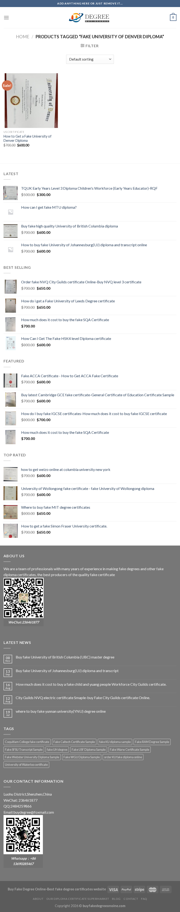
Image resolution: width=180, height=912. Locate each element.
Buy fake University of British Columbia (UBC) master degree (65, 657)
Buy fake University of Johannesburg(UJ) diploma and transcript (67, 670)
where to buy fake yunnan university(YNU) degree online (61, 711)
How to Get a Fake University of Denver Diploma (28, 138)
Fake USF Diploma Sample (89, 749)
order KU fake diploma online (123, 757)
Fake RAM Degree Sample (152, 742)
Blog (116, 898)
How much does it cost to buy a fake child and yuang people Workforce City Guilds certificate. (91, 684)
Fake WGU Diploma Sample (82, 757)
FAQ (144, 898)
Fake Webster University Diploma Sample (32, 757)
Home (22, 36)
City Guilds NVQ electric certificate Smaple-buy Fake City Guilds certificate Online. (83, 697)
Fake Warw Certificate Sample (129, 749)
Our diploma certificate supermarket (77, 898)
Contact (131, 898)
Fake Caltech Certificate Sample (74, 742)
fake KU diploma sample (115, 742)
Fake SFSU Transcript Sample (24, 749)
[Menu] (6, 17)
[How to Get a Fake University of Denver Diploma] (31, 100)
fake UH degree (57, 749)
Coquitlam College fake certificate (27, 742)
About (38, 898)
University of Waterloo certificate (26, 764)
